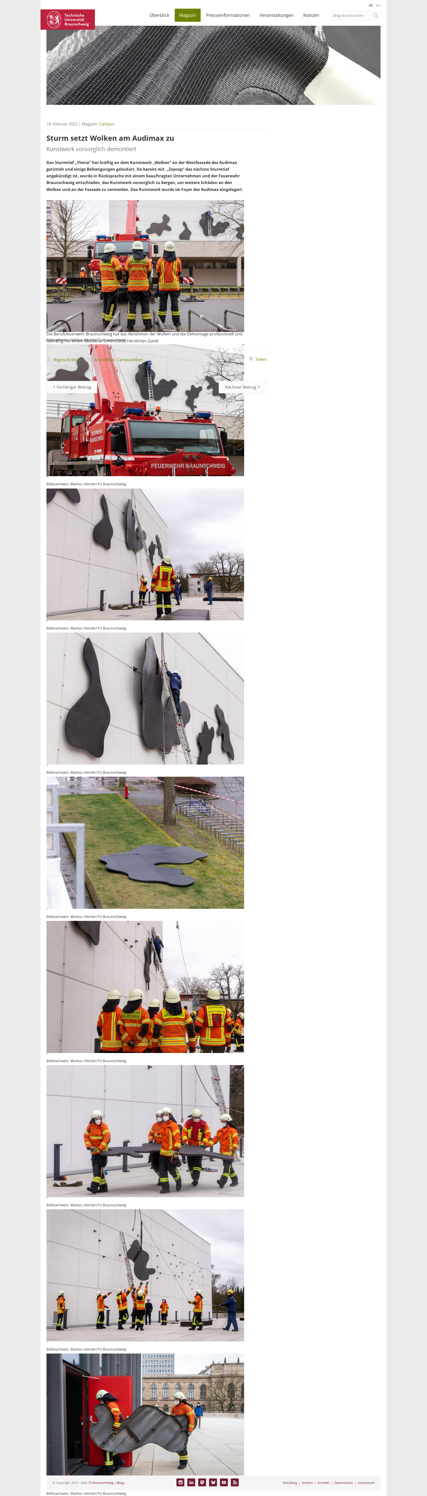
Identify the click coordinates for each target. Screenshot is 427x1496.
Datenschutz (343, 1482)
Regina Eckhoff (67, 359)
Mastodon (202, 1482)
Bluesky (213, 1482)
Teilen (261, 359)
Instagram (180, 1482)
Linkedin (191, 1482)
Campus (106, 124)
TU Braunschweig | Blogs (106, 1482)
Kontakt (323, 1482)
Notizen (311, 15)
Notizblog (290, 1482)
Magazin (187, 15)
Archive (307, 1482)
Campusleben (130, 359)
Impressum (366, 1482)
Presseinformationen (228, 15)
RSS (235, 1482)
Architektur (104, 359)
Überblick (159, 15)
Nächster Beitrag (240, 387)
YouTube (224, 1482)
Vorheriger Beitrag (74, 387)
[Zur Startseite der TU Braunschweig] (68, 19)
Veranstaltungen (276, 15)
